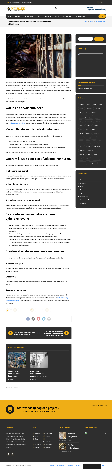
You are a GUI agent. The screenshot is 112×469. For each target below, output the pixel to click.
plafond (95, 133)
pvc (87, 138)
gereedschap (83, 117)
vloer (89, 154)
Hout (81, 121)
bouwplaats (89, 108)
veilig (81, 146)
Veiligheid (83, 203)
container (98, 108)
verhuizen (82, 154)
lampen (93, 129)
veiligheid (88, 146)
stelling (88, 142)
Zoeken (99, 39)
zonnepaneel (83, 163)
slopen (81, 142)
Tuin (81, 193)
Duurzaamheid (84, 200)
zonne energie (96, 159)
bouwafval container (18, 123)
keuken (88, 125)
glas (97, 117)
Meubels (48, 447)
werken (81, 159)
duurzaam (93, 112)
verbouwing (91, 150)
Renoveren (83, 183)
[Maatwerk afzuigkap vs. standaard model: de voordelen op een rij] (62, 435)
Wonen (88, 159)
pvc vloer (94, 138)
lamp (87, 129)
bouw (100, 104)
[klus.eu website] (16, 9)
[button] (98, 2)
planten (81, 138)
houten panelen (89, 121)
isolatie (81, 125)
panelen (88, 133)
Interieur (98, 121)
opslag (81, 133)
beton (94, 104)
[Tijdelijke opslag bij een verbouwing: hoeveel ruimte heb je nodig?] (62, 446)
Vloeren (95, 154)
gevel (90, 117)
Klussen (34, 379)
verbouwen (82, 150)
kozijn (81, 129)
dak (80, 112)
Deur (86, 112)
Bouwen (81, 108)
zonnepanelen (92, 163)
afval (51, 310)
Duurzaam (38, 444)
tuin (100, 142)
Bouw (11, 379)
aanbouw (82, 104)
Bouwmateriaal (39, 310)
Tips (94, 142)
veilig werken (97, 146)
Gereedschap (84, 196)
